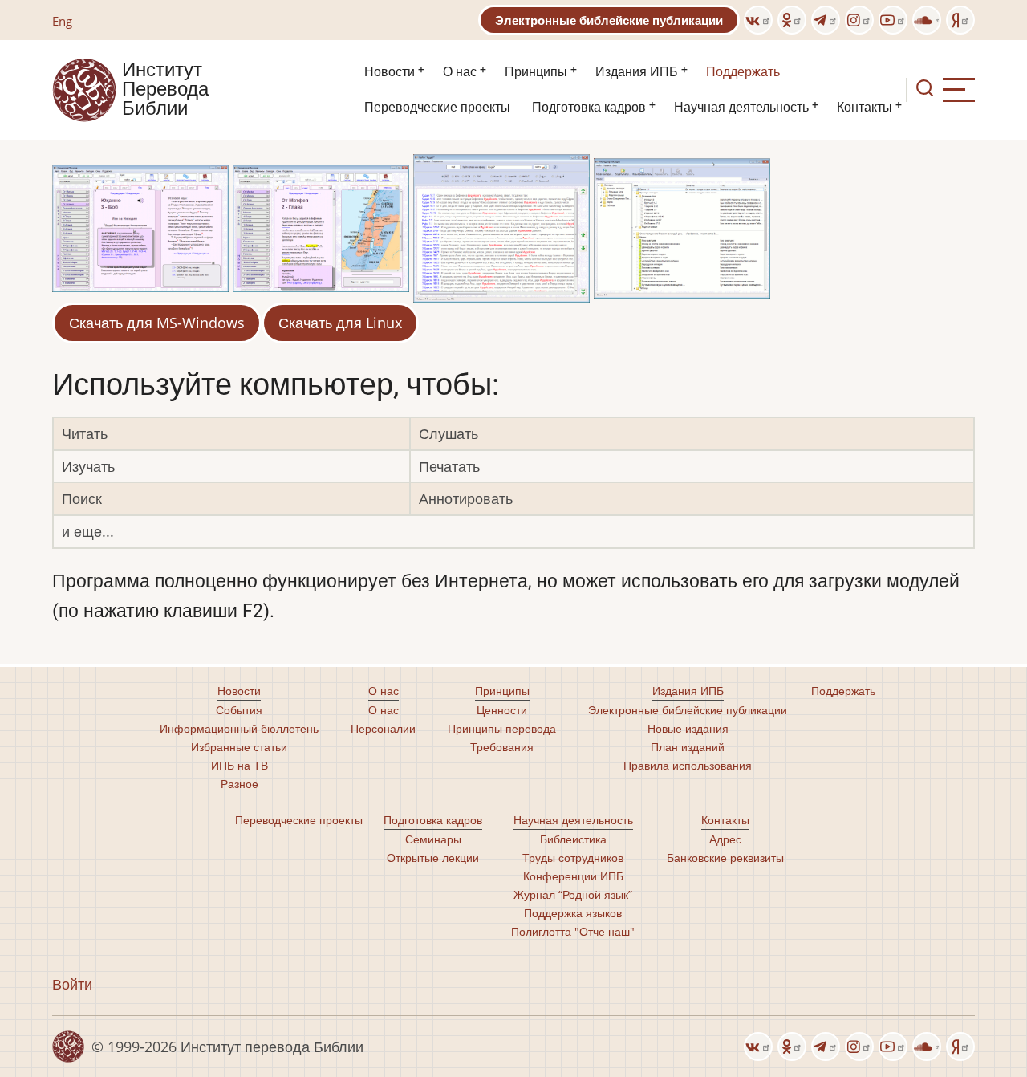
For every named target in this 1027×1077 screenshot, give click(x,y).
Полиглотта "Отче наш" (573, 931)
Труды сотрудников (572, 857)
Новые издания (688, 728)
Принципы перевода (502, 728)
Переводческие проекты (437, 107)
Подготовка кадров (589, 107)
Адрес (725, 839)
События (239, 709)
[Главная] (84, 88)
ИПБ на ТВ (239, 765)
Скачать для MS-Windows (157, 322)
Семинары (433, 839)
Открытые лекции (433, 857)
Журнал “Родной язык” (573, 894)
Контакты (864, 107)
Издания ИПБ (636, 71)
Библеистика (573, 839)
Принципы (536, 71)
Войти (72, 984)
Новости (389, 71)
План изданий (688, 746)
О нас (460, 71)
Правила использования (687, 765)
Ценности (502, 709)
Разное (239, 783)
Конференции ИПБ (573, 876)
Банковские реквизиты (725, 857)
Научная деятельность (741, 107)
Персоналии (383, 728)
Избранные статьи (239, 746)
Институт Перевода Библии (165, 90)
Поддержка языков (573, 913)
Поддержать (743, 71)
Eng (62, 21)
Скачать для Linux (340, 322)
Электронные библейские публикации (609, 20)
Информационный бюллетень (239, 728)
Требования (502, 746)
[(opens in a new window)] (758, 20)
